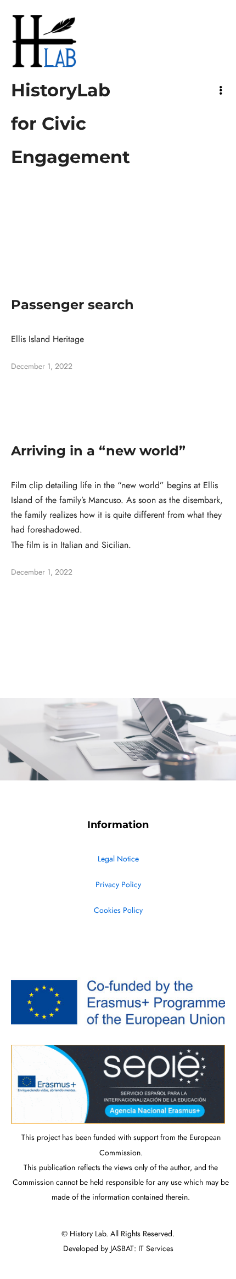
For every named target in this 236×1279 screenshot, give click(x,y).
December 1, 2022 (41, 366)
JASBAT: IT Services (141, 1248)
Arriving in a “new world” (98, 451)
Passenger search (72, 304)
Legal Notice (118, 859)
